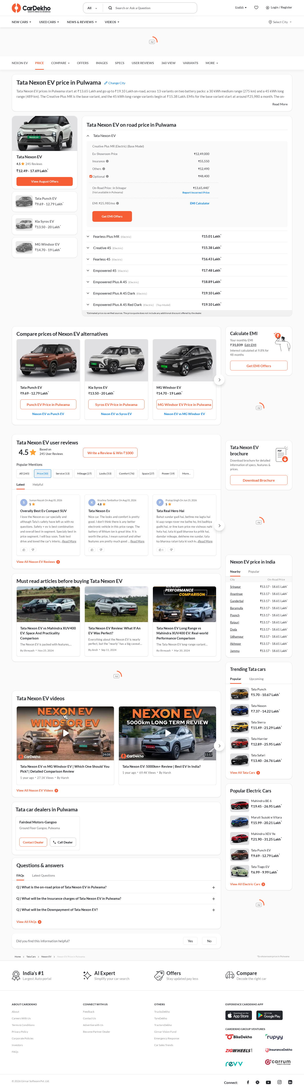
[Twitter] (257, 1083)
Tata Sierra (258, 722)
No (209, 941)
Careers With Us (21, 1018)
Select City (280, 22)
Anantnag (236, 594)
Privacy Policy (20, 1031)
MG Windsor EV (168, 387)
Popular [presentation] (253, 571)
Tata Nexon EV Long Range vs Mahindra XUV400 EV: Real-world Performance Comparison (182, 633)
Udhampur (236, 636)
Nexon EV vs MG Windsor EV (184, 413)
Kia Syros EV (97, 387)
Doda (233, 629)
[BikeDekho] (238, 1036)
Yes (190, 941)
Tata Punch (258, 689)
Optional (99, 176)
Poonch (234, 615)
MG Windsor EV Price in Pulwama (184, 404)
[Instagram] (280, 1083)
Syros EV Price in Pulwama (116, 404)
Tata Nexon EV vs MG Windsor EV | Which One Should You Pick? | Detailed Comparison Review (64, 768)
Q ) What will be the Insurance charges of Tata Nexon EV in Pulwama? (68, 898)
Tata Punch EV (31, 387)
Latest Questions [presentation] (43, 875)
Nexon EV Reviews (42, 562)
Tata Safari (258, 755)
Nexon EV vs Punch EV (48, 413)
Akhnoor (235, 643)
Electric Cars (251, 884)
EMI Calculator (199, 203)
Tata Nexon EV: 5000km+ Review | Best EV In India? (161, 766)
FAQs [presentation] (20, 875)
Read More (280, 104)
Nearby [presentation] (235, 571)
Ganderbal (236, 601)
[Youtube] (268, 1083)
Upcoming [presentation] (256, 679)
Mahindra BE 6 (261, 801)
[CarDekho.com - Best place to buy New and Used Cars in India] (31, 8)
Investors (17, 1045)
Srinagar (235, 586)
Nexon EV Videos (41, 790)
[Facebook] (248, 1083)
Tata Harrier (259, 739)
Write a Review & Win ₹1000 (110, 453)
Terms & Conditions (23, 1025)
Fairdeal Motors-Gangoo (38, 822)
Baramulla (236, 608)
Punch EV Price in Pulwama (48, 404)
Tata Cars (249, 772)
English (239, 7)
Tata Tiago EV (260, 867)
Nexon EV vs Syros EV (116, 413)
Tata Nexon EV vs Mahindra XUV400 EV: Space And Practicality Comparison (48, 633)
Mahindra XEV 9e (263, 834)
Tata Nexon (258, 706)
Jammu (234, 651)
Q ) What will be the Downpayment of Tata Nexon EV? (57, 910)
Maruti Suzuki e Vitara (266, 817)
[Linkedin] (290, 1083)
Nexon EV (20, 63)
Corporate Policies (22, 1038)
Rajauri (234, 622)
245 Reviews (34, 164)
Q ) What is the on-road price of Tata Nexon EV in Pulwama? (61, 887)
